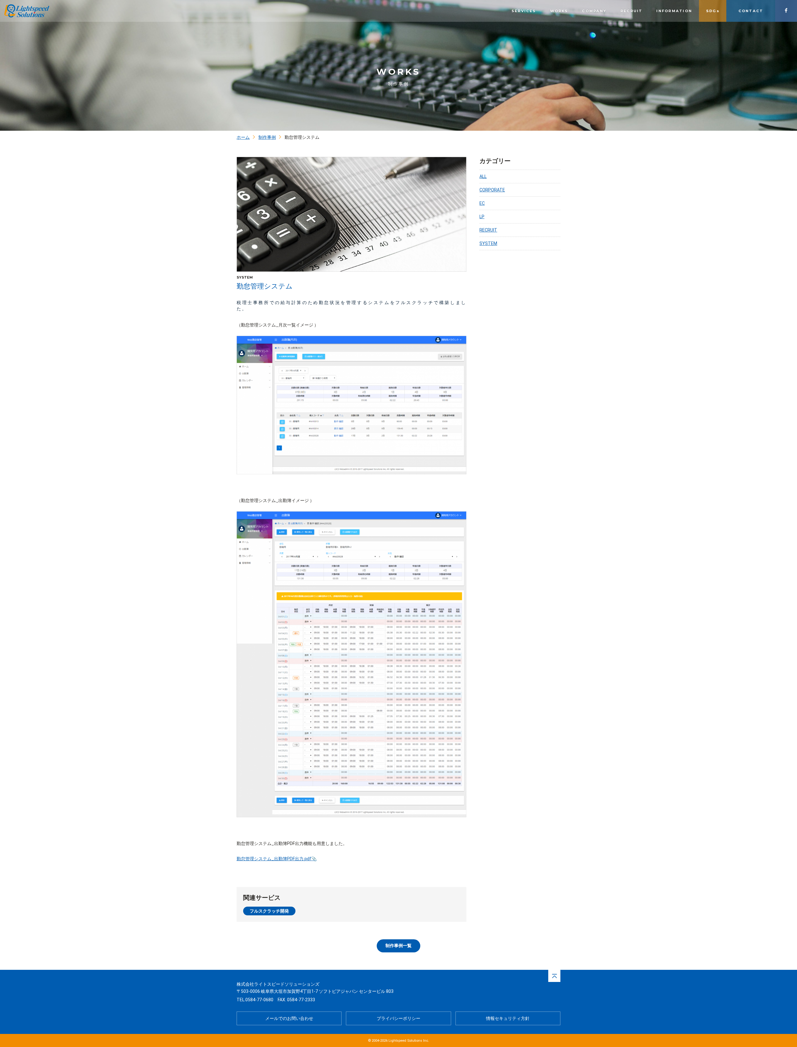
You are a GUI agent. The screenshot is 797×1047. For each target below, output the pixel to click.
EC (482, 203)
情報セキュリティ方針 (508, 1018)
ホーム (243, 137)
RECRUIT (631, 11)
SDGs (712, 11)
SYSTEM (488, 243)
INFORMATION (674, 11)
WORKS (559, 11)
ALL (483, 176)
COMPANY (594, 11)
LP (481, 216)
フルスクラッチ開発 (269, 910)
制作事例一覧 (398, 945)
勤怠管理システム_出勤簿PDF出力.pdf (274, 858)
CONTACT (750, 11)
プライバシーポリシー (398, 1018)
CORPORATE (492, 189)
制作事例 (267, 137)
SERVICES (524, 11)
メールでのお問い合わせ (289, 1018)
